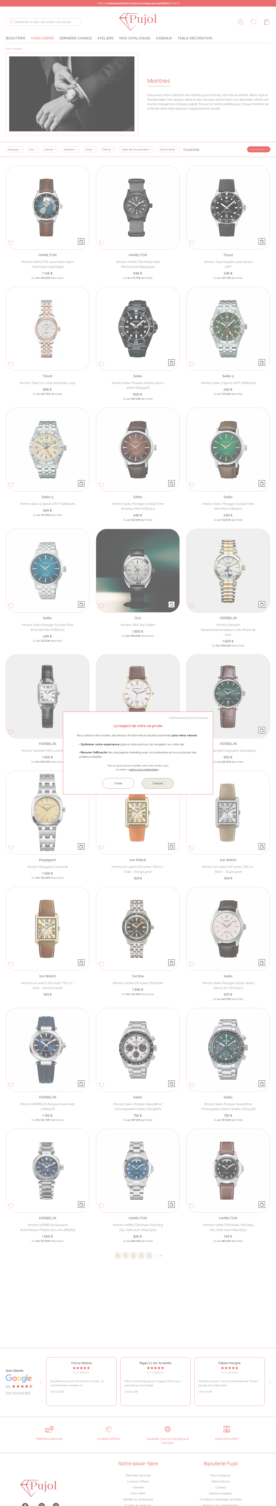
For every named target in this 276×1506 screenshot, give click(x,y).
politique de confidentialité (143, 769)
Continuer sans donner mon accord (188, 717)
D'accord (158, 783)
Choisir (118, 783)
